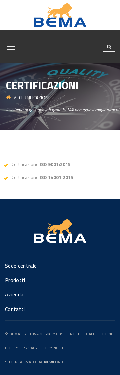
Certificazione (41, 164)
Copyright (53, 348)
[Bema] (60, 14)
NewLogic (54, 362)
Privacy (30, 348)
